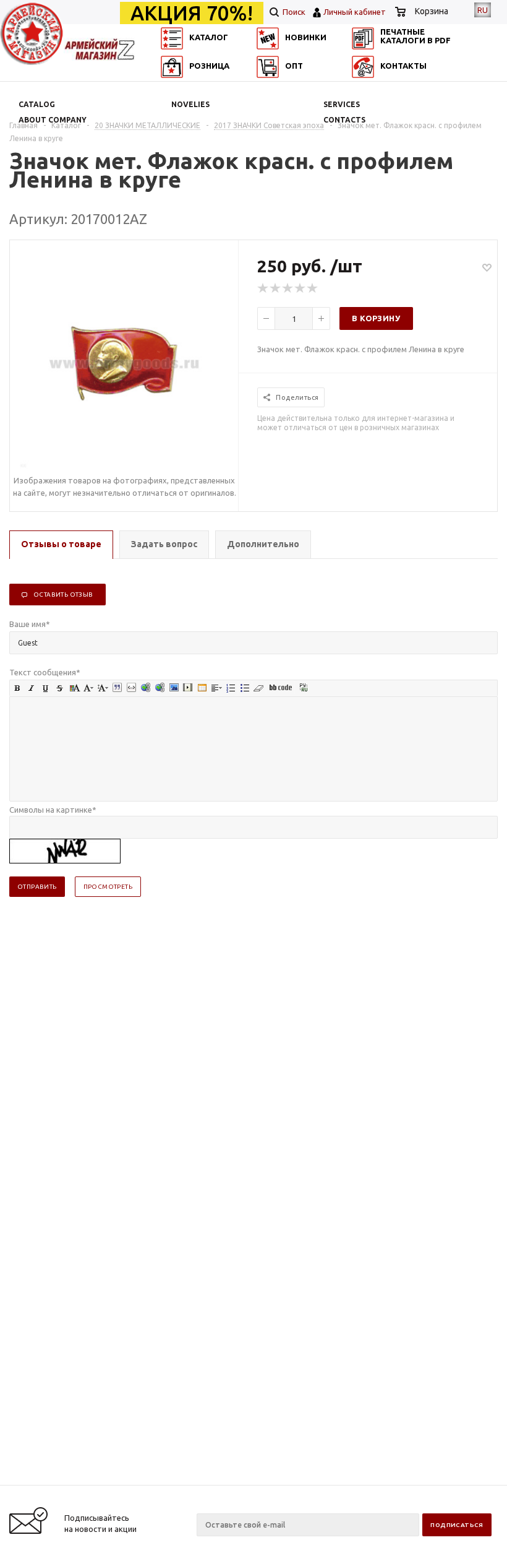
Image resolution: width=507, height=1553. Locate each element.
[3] (288, 288)
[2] (276, 288)
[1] (263, 288)
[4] (300, 288)
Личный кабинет (354, 11)
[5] (313, 288)
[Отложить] (487, 267)
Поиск (293, 11)
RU (482, 10)
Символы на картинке (52, 809)
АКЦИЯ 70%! (191, 13)
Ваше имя (29, 624)
